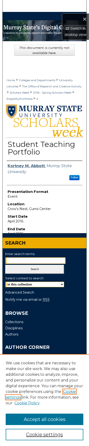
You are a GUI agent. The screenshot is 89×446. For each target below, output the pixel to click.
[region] (44, 400)
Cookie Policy (27, 403)
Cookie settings (44, 434)
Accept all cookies (45, 419)
